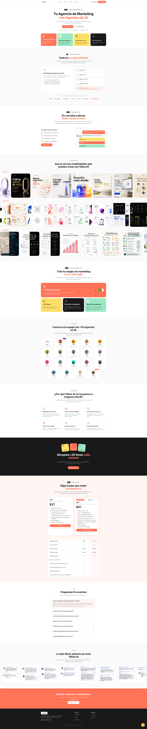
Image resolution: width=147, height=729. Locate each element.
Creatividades (77, 719)
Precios (70, 1)
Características (77, 714)
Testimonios (76, 1)
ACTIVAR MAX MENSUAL (87, 530)
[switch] (93, 499)
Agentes (65, 1)
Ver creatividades (79, 26)
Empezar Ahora (102, 1)
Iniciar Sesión (94, 1)
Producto (60, 1)
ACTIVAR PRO (60, 525)
